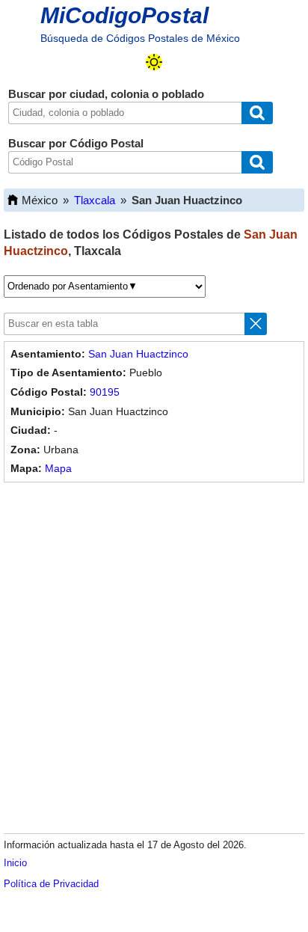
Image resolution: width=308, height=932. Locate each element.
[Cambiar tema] (154, 62)
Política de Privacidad (51, 883)
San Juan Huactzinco (138, 354)
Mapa (58, 468)
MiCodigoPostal (124, 15)
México (40, 200)
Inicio (15, 862)
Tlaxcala (94, 200)
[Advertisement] (154, 655)
